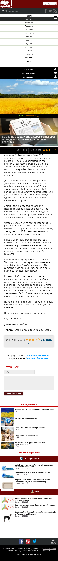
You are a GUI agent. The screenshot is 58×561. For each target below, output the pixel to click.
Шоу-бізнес (29, 44)
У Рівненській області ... (39, 355)
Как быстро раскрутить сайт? (27, 418)
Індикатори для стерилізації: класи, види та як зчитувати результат (33, 499)
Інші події (29, 58)
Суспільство (29, 47)
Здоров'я (29, 54)
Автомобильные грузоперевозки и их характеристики (30, 443)
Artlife (38, 491)
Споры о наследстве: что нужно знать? (30, 427)
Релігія (29, 36)
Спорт (29, 51)
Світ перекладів (31, 458)
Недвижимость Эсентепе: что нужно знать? (32, 472)
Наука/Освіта (29, 33)
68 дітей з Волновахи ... (38, 358)
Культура (29, 22)
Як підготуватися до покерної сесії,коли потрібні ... (35, 409)
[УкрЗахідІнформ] (6, 4)
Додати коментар (13, 393)
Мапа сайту (28, 69)
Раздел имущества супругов (26, 435)
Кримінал (29, 40)
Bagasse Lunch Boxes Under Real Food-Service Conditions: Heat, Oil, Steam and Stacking (32, 480)
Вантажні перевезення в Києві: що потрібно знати (35, 505)
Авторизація (28, 77)
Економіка (29, 26)
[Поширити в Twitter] (34, 541)
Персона (29, 61)
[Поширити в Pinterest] (28, 541)
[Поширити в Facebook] (21, 541)
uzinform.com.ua (49, 548)
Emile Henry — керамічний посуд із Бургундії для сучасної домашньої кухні (34, 466)
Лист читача (29, 65)
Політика (29, 29)
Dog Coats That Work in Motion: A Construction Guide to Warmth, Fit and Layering (35, 513)
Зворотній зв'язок (28, 73)
